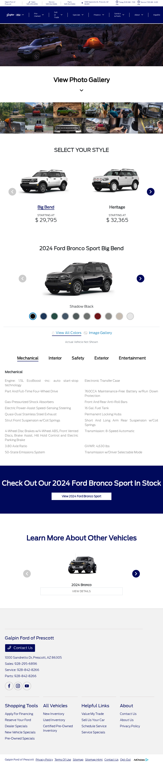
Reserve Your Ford (18, 720)
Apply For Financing (19, 714)
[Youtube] (27, 686)
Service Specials (93, 732)
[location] (82, 3)
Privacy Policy (130, 726)
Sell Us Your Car (93, 720)
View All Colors (68, 333)
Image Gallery (100, 333)
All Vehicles (55, 705)
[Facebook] (9, 686)
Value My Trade (93, 714)
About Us (126, 720)
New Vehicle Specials (20, 732)
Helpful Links (95, 705)
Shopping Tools (21, 705)
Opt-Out (125, 759)
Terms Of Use (63, 759)
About (126, 705)
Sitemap (78, 759)
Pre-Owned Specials (20, 738)
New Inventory (53, 714)
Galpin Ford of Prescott (19, 759)
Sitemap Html (94, 759)
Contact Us (22, 648)
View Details (81, 591)
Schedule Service (94, 726)
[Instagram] (18, 686)
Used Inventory (54, 720)
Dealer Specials (16, 726)
